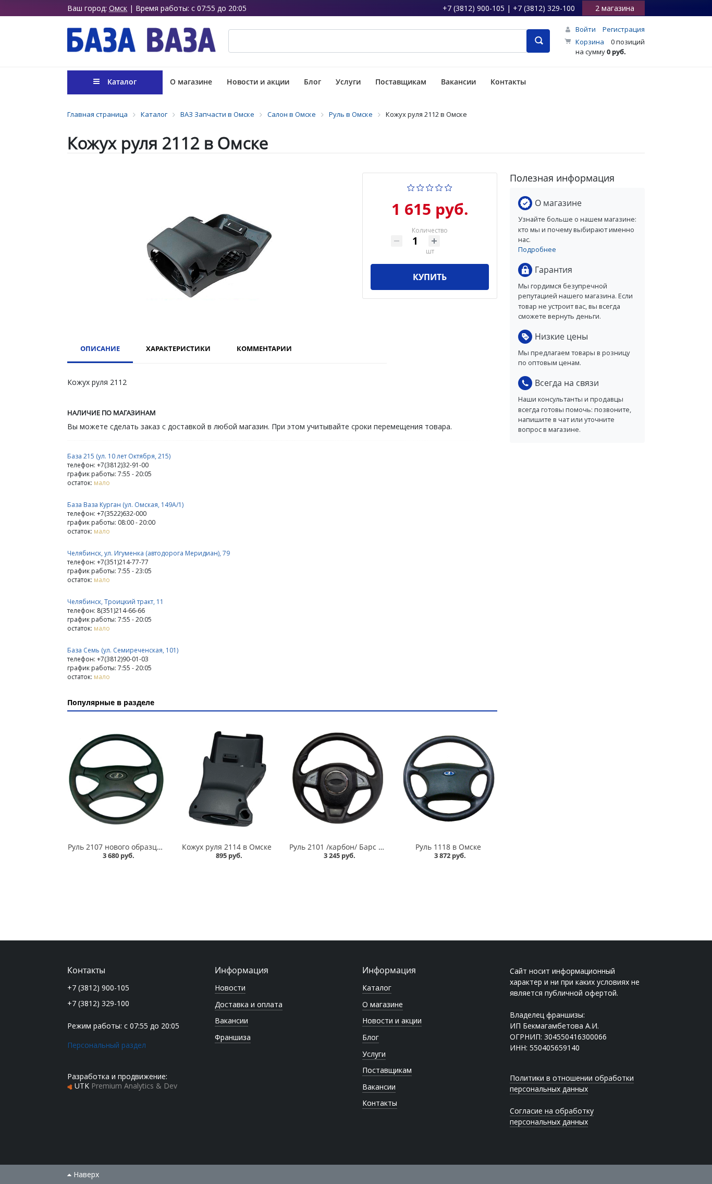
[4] (439, 186)
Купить (430, 277)
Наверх (85, 1174)
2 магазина (614, 8)
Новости (230, 988)
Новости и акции (392, 1020)
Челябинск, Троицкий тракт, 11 (115, 601)
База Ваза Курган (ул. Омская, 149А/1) (125, 504)
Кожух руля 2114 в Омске (227, 847)
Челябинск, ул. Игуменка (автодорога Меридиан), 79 (148, 553)
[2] (420, 186)
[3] (430, 186)
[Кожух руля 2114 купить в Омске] (226, 778)
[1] (411, 186)
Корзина (589, 41)
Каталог (376, 988)
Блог (370, 1037)
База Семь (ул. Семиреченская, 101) (122, 650)
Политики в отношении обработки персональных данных (572, 1083)
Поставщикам (387, 1070)
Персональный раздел (106, 1045)
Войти (585, 29)
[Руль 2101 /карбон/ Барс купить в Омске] (337, 778)
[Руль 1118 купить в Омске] (448, 778)
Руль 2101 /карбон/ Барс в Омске (348, 847)
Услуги (374, 1054)
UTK (126, 1086)
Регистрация (624, 29)
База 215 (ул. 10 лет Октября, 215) (118, 456)
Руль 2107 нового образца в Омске (130, 847)
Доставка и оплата (249, 1004)
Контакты (379, 1103)
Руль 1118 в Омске (448, 847)
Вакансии (231, 1020)
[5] (448, 186)
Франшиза (233, 1037)
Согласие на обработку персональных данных (552, 1116)
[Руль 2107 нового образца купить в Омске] (116, 778)
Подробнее (537, 249)
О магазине (382, 1004)
